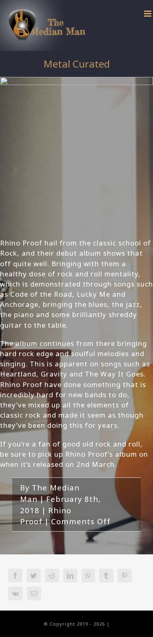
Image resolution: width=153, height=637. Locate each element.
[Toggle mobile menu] (148, 13)
